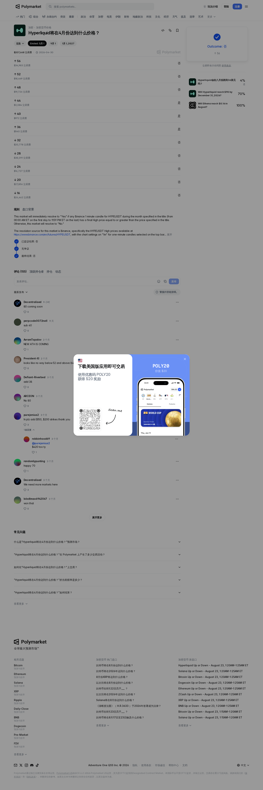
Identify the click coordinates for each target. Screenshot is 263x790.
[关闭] (184, 359)
